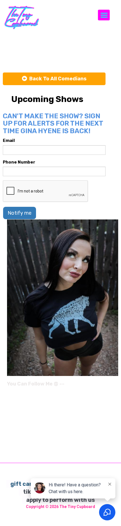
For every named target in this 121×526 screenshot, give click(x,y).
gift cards (24, 483)
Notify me (20, 213)
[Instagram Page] (114, 386)
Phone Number (19, 162)
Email (9, 140)
